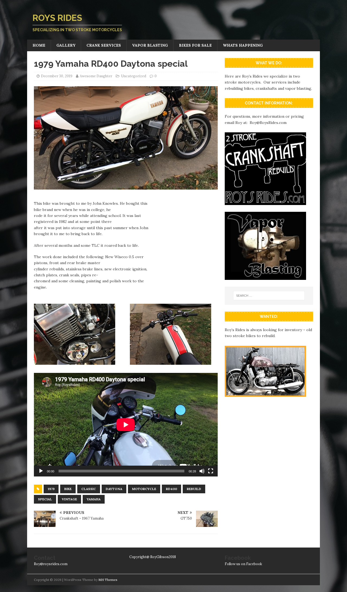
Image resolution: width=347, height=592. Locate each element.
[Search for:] (269, 295)
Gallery (65, 45)
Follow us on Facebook (243, 564)
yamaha (94, 499)
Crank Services (103, 45)
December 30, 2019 (56, 76)
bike (68, 489)
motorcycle (144, 489)
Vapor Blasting (150, 45)
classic (88, 489)
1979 (51, 489)
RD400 (171, 489)
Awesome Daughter (96, 76)
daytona (114, 489)
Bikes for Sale (195, 45)
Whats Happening (243, 45)
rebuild (194, 489)
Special (45, 499)
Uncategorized (133, 76)
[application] (126, 424)
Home (39, 45)
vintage (69, 499)
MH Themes (107, 580)
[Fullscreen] (210, 471)
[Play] (41, 471)
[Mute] (202, 471)
